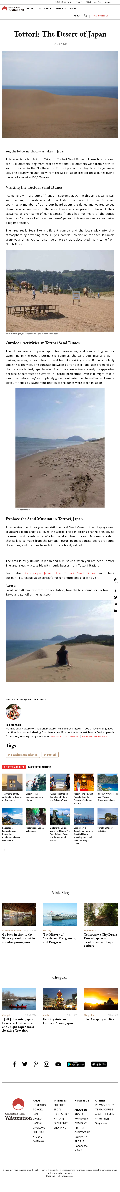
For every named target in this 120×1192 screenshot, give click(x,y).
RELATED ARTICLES (14, 767)
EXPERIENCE (61, 1123)
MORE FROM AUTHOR (39, 767)
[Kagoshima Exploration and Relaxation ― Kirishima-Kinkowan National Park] (12, 816)
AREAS (30, 8)
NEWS (78, 1150)
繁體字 (88, 2)
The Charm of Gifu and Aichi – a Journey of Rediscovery (12, 797)
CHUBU (37, 1118)
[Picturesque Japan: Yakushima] (36, 816)
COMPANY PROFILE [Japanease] (81, 1141)
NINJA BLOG (61, 8)
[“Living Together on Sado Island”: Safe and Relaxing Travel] (60, 782)
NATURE (59, 1118)
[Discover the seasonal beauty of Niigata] (36, 782)
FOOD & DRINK (62, 1114)
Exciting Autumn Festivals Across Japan (58, 1021)
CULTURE (59, 1105)
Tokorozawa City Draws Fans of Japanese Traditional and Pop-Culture (100, 940)
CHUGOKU (39, 1127)
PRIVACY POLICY (105, 1105)
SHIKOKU (38, 1132)
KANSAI (37, 1123)
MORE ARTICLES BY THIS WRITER (64, 736)
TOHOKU (38, 1109)
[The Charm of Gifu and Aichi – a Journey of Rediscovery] (12, 782)
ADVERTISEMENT (105, 1114)
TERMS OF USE (104, 1109)
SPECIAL (72, 8)
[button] (86, 16)
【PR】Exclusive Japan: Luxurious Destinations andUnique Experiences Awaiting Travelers (18, 1024)
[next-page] (9, 850)
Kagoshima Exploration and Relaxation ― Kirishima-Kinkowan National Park (11, 834)
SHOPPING (60, 1127)
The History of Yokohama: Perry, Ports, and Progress (59, 938)
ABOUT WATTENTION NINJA (94, 736)
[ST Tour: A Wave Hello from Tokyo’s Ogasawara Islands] (108, 782)
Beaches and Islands (24, 754)
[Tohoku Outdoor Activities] (108, 816)
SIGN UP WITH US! (100, 16)
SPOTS (58, 1109)
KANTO (37, 1114)
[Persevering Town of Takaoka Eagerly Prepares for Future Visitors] (84, 782)
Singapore (108, 2)
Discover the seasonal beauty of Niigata (35, 797)
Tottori (51, 754)
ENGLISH (79, 2)
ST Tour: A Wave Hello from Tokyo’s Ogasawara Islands (108, 797)
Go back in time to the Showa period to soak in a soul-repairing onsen (18, 938)
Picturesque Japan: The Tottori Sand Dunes (60, 573)
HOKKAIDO (39, 1105)
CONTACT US (82, 1132)
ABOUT (77, 16)
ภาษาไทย (97, 2)
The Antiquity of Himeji (100, 1019)
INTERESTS (44, 8)
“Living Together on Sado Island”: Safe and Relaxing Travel (59, 797)
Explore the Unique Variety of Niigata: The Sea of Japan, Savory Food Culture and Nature (60, 834)
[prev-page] (4, 850)
